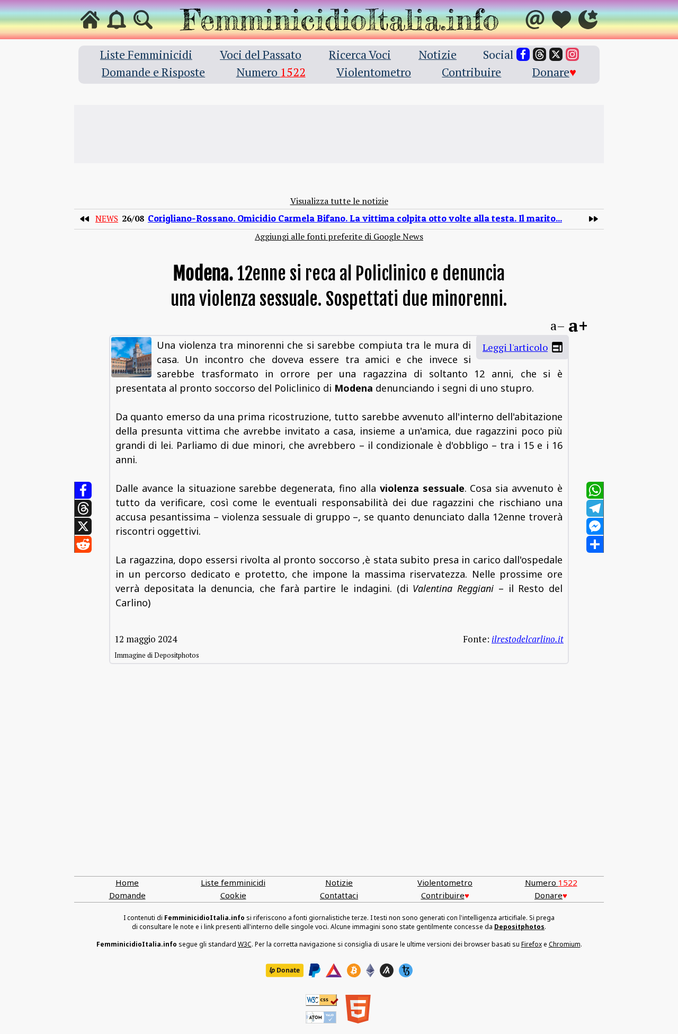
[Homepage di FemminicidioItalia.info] (339, 19)
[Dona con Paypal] (314, 970)
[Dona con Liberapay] (284, 970)
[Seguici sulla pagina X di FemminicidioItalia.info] (556, 54)
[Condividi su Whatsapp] (594, 490)
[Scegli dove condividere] (594, 544)
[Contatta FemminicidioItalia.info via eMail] (535, 19)
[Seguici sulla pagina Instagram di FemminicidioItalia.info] (572, 54)
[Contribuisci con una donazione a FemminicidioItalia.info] (561, 19)
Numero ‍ (271, 71)
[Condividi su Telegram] (594, 508)
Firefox (531, 944)
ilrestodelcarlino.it (528, 639)
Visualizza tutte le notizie (339, 201)
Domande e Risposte (153, 71)
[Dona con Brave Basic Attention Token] (334, 970)
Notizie (437, 54)
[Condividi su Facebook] (83, 490)
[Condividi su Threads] (83, 508)
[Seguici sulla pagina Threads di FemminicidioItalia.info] (539, 54)
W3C (245, 944)
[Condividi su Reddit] (83, 544)
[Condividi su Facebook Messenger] (594, 526)
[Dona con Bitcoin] (354, 970)
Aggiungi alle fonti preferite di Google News (339, 236)
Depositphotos (519, 926)
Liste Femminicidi (146, 54)
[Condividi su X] (83, 526)
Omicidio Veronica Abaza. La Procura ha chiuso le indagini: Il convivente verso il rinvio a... (353, 218)
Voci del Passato (260, 54)
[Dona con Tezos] (406, 970)
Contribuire (471, 71)
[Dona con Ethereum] (370, 970)
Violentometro (373, 71)
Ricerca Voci (360, 54)
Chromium (565, 944)
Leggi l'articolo (515, 347)
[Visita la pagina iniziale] (90, 19)
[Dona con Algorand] (387, 970)
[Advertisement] (339, 134)
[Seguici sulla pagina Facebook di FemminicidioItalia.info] (523, 54)
